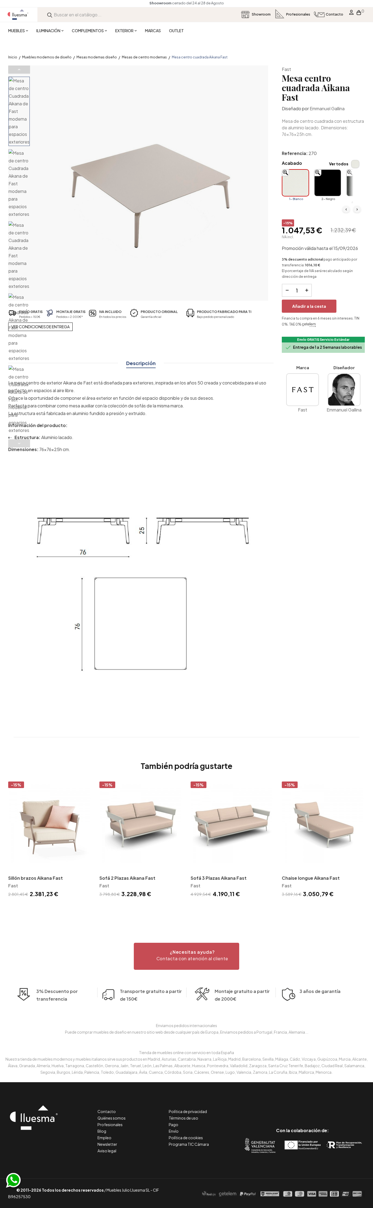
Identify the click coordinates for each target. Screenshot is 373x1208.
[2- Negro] (327, 182)
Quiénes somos (111, 1117)
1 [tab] (186, 908)
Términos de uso (183, 1117)
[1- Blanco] (295, 182)
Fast (286, 69)
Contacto (106, 1111)
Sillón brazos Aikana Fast (35, 878)
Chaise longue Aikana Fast (311, 878)
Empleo (104, 1137)
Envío (174, 1131)
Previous (19, 69)
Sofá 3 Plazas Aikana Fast (219, 878)
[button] (186, 956)
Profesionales (110, 1124)
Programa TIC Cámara (189, 1144)
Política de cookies (186, 1137)
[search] (50, 14)
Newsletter (107, 1144)
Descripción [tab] (141, 363)
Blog (101, 1131)
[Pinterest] (290, 1107)
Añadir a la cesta (309, 306)
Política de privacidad (188, 1111)
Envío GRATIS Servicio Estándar (323, 340)
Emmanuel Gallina (327, 108)
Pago (173, 1124)
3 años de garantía (320, 991)
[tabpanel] (49, 840)
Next (19, 443)
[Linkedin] (302, 1107)
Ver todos (338, 163)
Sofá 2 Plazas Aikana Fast (127, 878)
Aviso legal (106, 1150)
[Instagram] (314, 1107)
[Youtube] (327, 1107)
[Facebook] (277, 1107)
